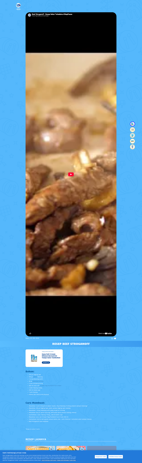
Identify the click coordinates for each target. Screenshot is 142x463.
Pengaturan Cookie (101, 456)
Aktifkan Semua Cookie (115, 456)
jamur (35, 376)
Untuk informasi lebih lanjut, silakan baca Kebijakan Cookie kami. (58, 460)
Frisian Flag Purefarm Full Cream (50, 385)
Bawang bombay (38, 381)
